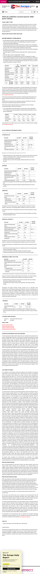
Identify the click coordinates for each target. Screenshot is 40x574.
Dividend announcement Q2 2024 (9, 329)
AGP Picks (3, 1)
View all (37, 1)
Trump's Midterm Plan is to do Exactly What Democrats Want (15, 1)
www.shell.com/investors (8, 94)
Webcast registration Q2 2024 (8, 327)
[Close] (20, 551)
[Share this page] (37, 12)
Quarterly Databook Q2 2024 (8, 326)
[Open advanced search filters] (34, 12)
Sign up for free (11, 568)
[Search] (32, 12)
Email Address (6, 564)
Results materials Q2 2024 (7, 324)
